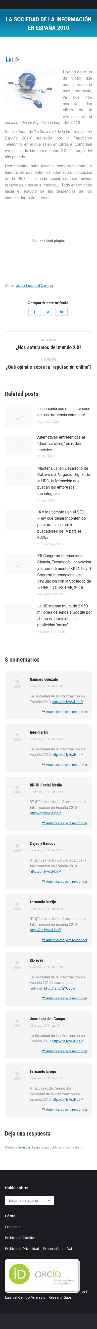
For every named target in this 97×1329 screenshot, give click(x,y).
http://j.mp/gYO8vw (59, 988)
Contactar (13, 1226)
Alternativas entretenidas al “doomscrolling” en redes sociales (61, 443)
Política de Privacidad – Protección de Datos (40, 1248)
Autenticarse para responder (66, 712)
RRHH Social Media (46, 785)
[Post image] (18, 417)
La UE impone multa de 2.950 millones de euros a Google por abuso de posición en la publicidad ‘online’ (64, 616)
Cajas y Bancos (42, 843)
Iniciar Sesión (32, 1147)
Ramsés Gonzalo (44, 679)
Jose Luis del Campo (47, 1018)
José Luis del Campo (34, 285)
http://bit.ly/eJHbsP (67, 702)
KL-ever (36, 960)
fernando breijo (43, 902)
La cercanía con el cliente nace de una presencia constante (63, 411)
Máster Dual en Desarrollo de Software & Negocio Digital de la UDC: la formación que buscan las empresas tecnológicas (63, 481)
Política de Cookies (20, 1237)
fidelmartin (39, 732)
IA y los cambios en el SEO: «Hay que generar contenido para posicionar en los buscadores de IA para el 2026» (61, 525)
